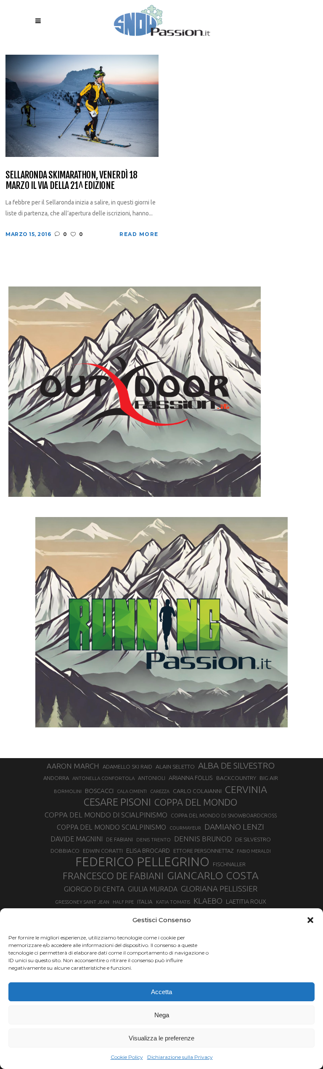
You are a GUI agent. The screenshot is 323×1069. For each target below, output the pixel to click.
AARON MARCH (73, 766)
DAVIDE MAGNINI (76, 839)
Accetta (161, 991)
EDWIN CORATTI (103, 851)
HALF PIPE (123, 902)
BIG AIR (268, 778)
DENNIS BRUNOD (203, 839)
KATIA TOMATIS (173, 902)
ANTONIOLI (151, 778)
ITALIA (145, 902)
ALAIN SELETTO (175, 766)
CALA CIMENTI (132, 791)
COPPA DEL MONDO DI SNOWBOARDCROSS (224, 815)
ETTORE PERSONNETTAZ (203, 851)
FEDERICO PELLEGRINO (142, 862)
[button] (310, 920)
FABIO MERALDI (254, 851)
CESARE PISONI (117, 802)
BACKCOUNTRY (236, 778)
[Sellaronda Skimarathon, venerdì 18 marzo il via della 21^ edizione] (82, 105)
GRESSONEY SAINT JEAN (82, 902)
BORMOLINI (68, 791)
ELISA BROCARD (148, 850)
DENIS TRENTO (153, 839)
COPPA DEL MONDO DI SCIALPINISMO (106, 815)
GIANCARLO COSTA (213, 875)
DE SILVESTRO (253, 839)
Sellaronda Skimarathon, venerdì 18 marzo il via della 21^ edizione (71, 180)
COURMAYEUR (185, 827)
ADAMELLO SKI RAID (127, 766)
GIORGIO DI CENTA (94, 889)
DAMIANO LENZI (234, 826)
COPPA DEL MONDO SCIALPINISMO (111, 827)
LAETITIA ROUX (246, 901)
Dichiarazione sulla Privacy (180, 1057)
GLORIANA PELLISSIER (219, 888)
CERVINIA (246, 789)
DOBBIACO (64, 851)
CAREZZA (159, 791)
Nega (161, 1015)
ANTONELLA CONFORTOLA (103, 778)
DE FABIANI (119, 839)
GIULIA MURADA (152, 889)
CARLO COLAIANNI (197, 791)
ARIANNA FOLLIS (191, 778)
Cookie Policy (127, 1057)
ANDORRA (56, 778)
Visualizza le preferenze (161, 1038)
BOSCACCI (99, 790)
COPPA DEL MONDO (195, 802)
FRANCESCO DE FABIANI (113, 875)
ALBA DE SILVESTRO (236, 765)
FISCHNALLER (229, 864)
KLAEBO (207, 901)
